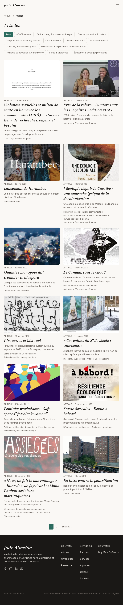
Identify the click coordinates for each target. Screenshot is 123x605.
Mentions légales (111, 593)
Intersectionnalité (99, 40)
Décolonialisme (53, 40)
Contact (84, 572)
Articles (65, 552)
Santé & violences (58, 52)
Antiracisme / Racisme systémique (54, 34)
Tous (8, 34)
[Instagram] (10, 568)
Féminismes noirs (76, 40)
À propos (85, 565)
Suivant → (67, 526)
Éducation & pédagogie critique (90, 52)
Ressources (67, 565)
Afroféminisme (23, 34)
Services (84, 558)
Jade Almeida (15, 5)
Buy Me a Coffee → (108, 552)
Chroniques (67, 558)
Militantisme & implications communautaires (63, 46)
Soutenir (84, 578)
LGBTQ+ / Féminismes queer (21, 46)
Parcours (85, 552)
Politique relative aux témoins (86, 593)
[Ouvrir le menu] (117, 5)
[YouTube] (21, 568)
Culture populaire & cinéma (92, 34)
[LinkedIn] (16, 568)
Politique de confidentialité (57, 593)
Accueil (8, 15)
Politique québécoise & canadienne (25, 52)
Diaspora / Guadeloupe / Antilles (23, 40)
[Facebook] (5, 568)
